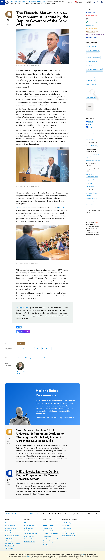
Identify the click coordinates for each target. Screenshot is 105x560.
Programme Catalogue (30, 525)
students (37, 349)
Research (47, 520)
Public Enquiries (9, 548)
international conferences (94, 73)
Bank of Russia (46, 349)
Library (64, 531)
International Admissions (90, 135)
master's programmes (93, 58)
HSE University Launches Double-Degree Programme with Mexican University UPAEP (37, 475)
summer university (91, 61)
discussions (29, 349)
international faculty (92, 54)
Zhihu (90, 127)
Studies (27, 520)
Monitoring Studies (48, 531)
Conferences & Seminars (50, 533)
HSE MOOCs (90, 80)
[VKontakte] (17, 327)
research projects (91, 77)
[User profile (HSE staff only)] (97, 2)
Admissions (27, 523)
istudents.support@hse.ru (93, 160)
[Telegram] (20, 327)
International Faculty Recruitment (92, 203)
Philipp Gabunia (22, 308)
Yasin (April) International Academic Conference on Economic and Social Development (50, 542)
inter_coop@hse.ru (92, 180)
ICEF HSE (89, 65)
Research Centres (48, 525)
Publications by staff (68, 523)
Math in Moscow (91, 84)
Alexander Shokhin (23, 208)
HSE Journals (66, 525)
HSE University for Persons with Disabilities (12, 544)
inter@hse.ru (90, 139)
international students (92, 50)
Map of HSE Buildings (92, 146)
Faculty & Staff (9, 538)
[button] (18, 165)
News (16, 514)
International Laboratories (50, 523)
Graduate (27, 531)
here (82, 554)
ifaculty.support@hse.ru (93, 198)
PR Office (89, 183)
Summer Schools (29, 536)
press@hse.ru (90, 186)
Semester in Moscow (30, 539)
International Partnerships (12, 535)
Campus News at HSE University (29, 514)
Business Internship (29, 541)
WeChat (90, 121)
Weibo (90, 124)
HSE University (9, 514)
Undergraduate (28, 528)
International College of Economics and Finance (33, 358)
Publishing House (67, 528)
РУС (87, 2)
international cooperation (94, 69)
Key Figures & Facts (10, 525)
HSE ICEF (61, 208)
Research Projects (48, 528)
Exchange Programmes (30, 533)
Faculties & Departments (12, 533)
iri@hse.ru (89, 207)
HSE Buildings (9, 541)
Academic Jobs (47, 536)
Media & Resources (70, 520)
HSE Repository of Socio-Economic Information (69, 534)
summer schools (91, 46)
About (7, 520)
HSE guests (21, 349)
